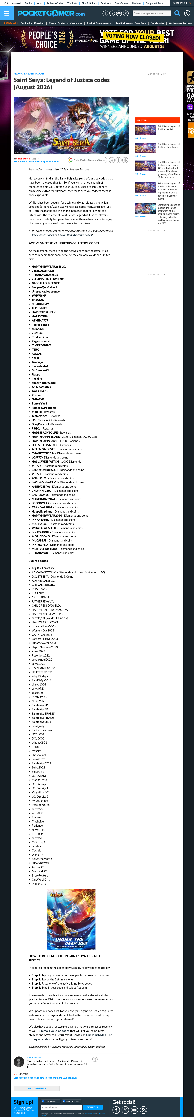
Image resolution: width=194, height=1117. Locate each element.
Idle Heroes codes (43, 235)
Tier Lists (72, 3)
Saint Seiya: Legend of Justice (44, 161)
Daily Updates (50, 1101)
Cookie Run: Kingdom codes (75, 235)
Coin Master (157, 23)
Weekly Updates (72, 1101)
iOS (6, 3)
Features (106, 3)
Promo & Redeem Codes (29, 73)
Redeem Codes (55, 3)
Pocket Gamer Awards (99, 23)
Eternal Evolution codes (54, 1030)
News (39, 3)
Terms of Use (90, 1114)
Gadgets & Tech (154, 3)
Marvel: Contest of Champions (65, 23)
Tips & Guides (89, 3)
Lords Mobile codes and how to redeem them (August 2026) (45, 1077)
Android (16, 3)
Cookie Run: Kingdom (32, 23)
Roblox (28, 3)
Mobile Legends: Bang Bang (131, 23)
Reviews (136, 3)
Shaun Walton (23, 158)
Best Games (121, 3)
